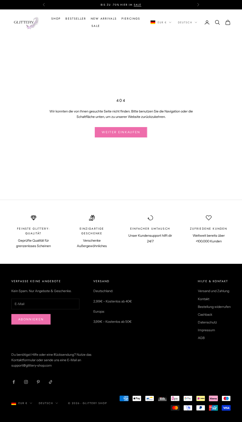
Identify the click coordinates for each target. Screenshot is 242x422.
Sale (95, 26)
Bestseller (75, 19)
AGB (201, 338)
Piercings (130, 19)
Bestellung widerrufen (214, 307)
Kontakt (203, 299)
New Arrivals (104, 19)
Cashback (205, 314)
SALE (137, 5)
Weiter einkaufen (121, 132)
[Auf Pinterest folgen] (38, 382)
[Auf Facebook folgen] (13, 382)
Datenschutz (207, 322)
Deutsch (185, 22)
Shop (56, 19)
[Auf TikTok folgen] (50, 382)
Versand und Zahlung (213, 291)
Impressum (206, 330)
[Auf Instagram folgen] (26, 382)
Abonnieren (31, 319)
